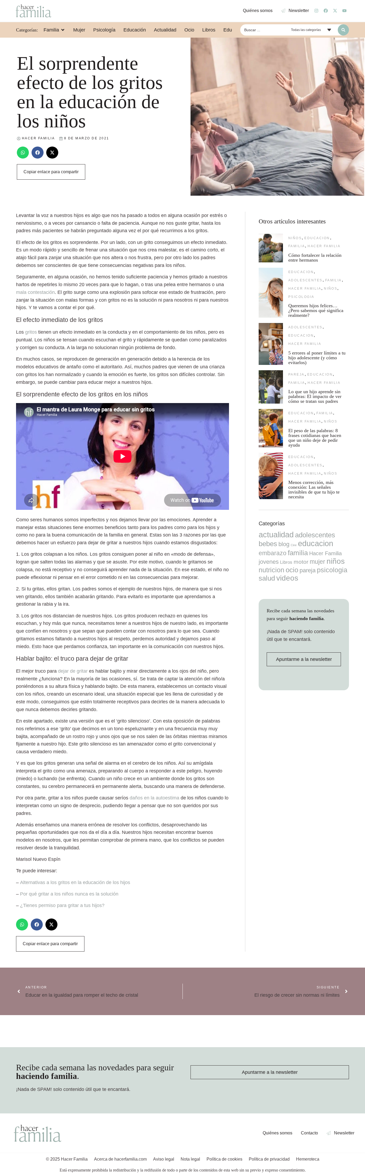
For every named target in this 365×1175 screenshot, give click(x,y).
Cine (294, 545)
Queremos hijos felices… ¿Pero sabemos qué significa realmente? (315, 310)
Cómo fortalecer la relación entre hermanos (314, 258)
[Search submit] (343, 30)
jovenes (269, 561)
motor (301, 562)
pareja (296, 374)
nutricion (271, 570)
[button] (23, 153)
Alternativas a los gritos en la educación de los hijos (75, 882)
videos (287, 578)
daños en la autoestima (154, 798)
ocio (292, 570)
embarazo (272, 553)
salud (267, 578)
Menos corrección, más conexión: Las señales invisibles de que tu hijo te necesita (314, 489)
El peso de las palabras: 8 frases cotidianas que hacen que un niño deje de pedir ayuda (314, 438)
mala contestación (35, 292)
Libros (286, 562)
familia (296, 246)
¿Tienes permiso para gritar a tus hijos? (62, 905)
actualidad (276, 534)
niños (295, 238)
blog (283, 544)
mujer (317, 561)
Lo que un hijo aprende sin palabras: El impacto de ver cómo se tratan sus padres (314, 396)
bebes (268, 543)
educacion (317, 238)
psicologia (301, 297)
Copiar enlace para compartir (51, 171)
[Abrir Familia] (62, 29)
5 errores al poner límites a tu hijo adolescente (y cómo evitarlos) (316, 357)
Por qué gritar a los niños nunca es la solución (69, 894)
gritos (31, 332)
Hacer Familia (324, 246)
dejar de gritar (73, 671)
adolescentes (305, 280)
